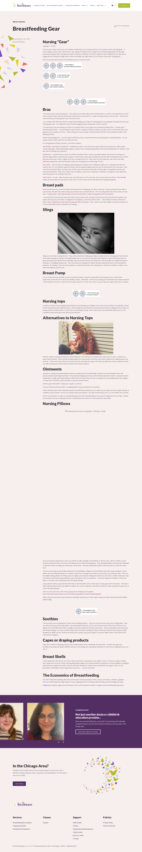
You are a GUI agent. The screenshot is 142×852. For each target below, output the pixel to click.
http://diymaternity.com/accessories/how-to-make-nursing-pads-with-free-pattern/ (86, 194)
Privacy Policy (108, 823)
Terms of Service (109, 826)
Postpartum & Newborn (21, 829)
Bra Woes (121, 177)
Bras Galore (47, 165)
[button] (59, 742)
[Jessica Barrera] (45, 721)
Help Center (77, 823)
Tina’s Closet (47, 177)
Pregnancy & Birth (19, 826)
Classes (45, 823)
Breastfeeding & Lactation (22, 823)
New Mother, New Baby (51, 146)
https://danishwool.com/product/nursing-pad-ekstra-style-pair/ (68, 202)
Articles (75, 826)
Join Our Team (78, 835)
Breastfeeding (19, 42)
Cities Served (77, 832)
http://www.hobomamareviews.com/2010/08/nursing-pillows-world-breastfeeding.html (72, 594)
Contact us (46, 685)
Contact (76, 839)
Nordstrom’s (47, 154)
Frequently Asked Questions (83, 829)
